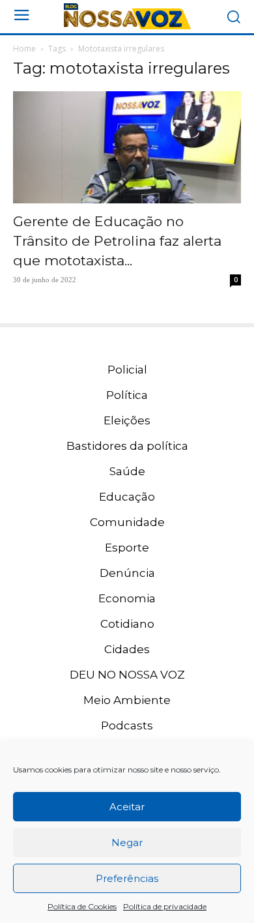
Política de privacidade (164, 906)
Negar (127, 842)
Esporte (127, 547)
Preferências (127, 878)
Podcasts (127, 725)
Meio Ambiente (127, 700)
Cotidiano (127, 623)
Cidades (127, 649)
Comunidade (127, 522)
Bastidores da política (127, 445)
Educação (127, 496)
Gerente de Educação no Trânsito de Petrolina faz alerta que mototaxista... (117, 241)
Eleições (127, 420)
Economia (127, 598)
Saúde (127, 471)
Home (24, 48)
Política (127, 395)
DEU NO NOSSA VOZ (127, 674)
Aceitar (127, 806)
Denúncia (127, 572)
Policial (127, 369)
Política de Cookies (82, 906)
